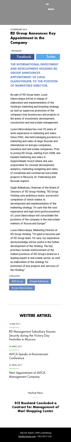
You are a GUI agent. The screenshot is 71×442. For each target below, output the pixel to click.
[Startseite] (22, 6)
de (47, 4)
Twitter (51, 57)
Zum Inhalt (40, 1)
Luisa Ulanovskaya (22, 288)
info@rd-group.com (27, 436)
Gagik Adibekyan (40, 281)
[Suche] (55, 4)
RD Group (18, 281)
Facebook (24, 57)
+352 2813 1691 (44, 436)
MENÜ (51, 9)
